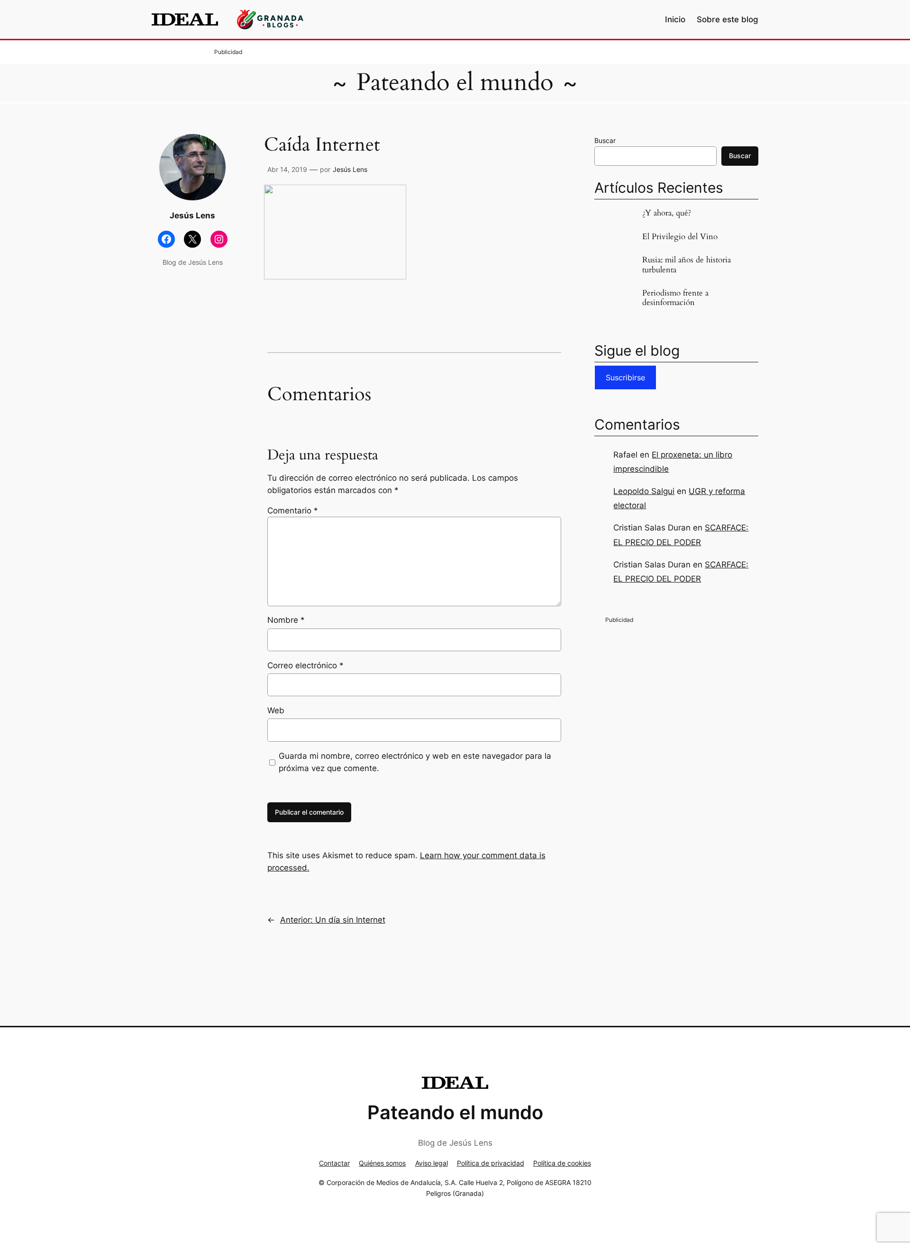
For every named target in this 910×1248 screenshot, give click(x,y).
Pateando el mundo (455, 82)
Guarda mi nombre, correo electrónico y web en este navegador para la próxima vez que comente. (415, 762)
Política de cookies (562, 1163)
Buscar (605, 140)
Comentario (292, 510)
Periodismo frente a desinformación (675, 297)
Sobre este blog (727, 19)
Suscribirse (625, 377)
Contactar (334, 1163)
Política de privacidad (490, 1163)
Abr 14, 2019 (287, 169)
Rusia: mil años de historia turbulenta (686, 264)
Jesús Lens (350, 169)
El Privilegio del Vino (680, 237)
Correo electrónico (305, 665)
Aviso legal (431, 1163)
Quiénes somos (382, 1163)
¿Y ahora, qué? (666, 213)
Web (275, 710)
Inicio (675, 19)
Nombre (286, 620)
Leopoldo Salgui (643, 491)
